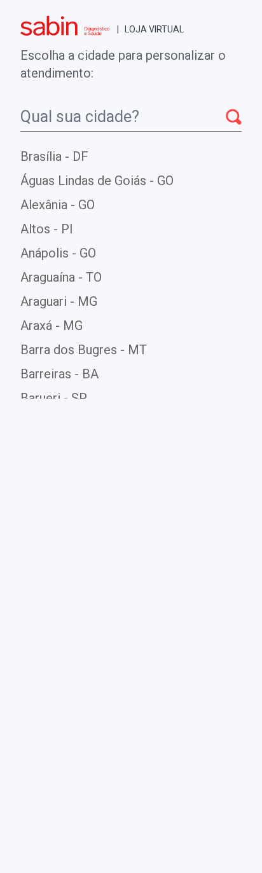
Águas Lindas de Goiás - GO (97, 180)
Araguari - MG (58, 301)
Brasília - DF (54, 156)
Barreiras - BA (59, 374)
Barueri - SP (53, 398)
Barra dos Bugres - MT (83, 349)
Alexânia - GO (57, 204)
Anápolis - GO (58, 253)
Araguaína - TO (61, 277)
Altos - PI (46, 229)
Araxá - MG (51, 325)
